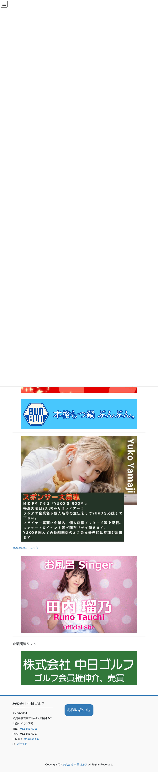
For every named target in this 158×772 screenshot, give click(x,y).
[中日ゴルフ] (79, 668)
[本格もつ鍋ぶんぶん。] (79, 414)
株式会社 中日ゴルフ (75, 764)
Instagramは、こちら (25, 547)
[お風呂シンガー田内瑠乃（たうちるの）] (79, 594)
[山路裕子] (79, 488)
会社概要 (21, 744)
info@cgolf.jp (31, 738)
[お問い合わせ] (79, 710)
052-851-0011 (28, 728)
